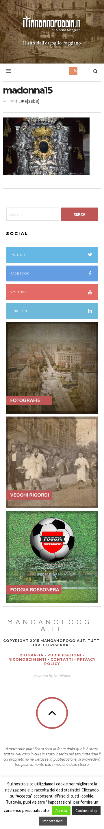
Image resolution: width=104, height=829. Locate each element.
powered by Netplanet (52, 675)
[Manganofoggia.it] (52, 31)
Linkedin (18, 311)
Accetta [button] (61, 810)
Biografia (31, 655)
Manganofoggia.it (52, 626)
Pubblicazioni (64, 655)
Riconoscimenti (27, 659)
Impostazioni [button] (52, 821)
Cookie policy (86, 810)
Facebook (19, 273)
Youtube (18, 292)
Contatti (62, 659)
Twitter (17, 255)
